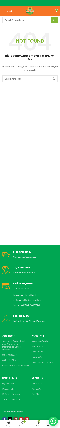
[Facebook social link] (4, 419)
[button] (53, 421)
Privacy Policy (8, 388)
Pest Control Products (42, 362)
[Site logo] (30, 10)
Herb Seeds (37, 351)
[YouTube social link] (21, 419)
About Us (36, 388)
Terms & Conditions (12, 399)
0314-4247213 (9, 360)
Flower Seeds (38, 346)
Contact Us (37, 383)
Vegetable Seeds (40, 341)
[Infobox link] (30, 254)
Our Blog (36, 394)
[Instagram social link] (15, 419)
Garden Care (38, 357)
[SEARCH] (54, 20)
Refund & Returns (11, 394)
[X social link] (10, 419)
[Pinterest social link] (26, 419)
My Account (8, 383)
